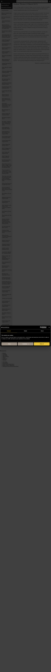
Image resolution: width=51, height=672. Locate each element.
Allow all (42, 343)
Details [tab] (25, 330)
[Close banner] (49, 327)
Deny (9, 343)
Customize (24, 343)
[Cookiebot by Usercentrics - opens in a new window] (41, 327)
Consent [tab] (9, 330)
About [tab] (42, 330)
